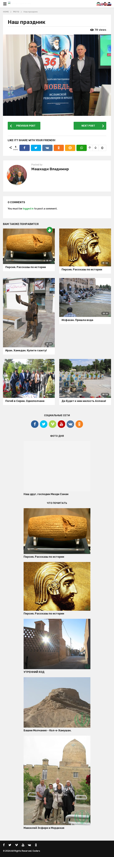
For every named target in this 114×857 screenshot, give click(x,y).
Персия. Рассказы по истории (25, 267)
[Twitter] (43, 424)
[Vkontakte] (70, 424)
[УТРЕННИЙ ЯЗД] (57, 644)
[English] (102, 4)
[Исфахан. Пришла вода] (85, 297)
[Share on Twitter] (36, 148)
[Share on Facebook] (24, 148)
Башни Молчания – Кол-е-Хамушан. (47, 730)
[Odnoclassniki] (79, 424)
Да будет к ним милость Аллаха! (84, 401)
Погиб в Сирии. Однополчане (25, 401)
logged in (28, 208)
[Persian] (98, 4)
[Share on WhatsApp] (81, 148)
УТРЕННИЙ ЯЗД (34, 672)
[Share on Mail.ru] (70, 148)
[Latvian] (106, 4)
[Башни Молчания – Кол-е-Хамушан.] (57, 702)
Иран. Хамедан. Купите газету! (26, 350)
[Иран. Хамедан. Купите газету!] (29, 312)
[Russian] (110, 4)
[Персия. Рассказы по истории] (29, 246)
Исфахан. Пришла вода (77, 320)
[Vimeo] (52, 424)
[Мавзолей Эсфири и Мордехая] (57, 780)
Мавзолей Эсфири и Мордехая (44, 828)
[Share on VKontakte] (47, 148)
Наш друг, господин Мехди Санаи (46, 494)
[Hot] (50, 230)
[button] (5, 4)
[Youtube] (61, 424)
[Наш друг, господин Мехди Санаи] (57, 466)
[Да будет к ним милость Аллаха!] (85, 378)
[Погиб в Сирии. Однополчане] (29, 378)
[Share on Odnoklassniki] (59, 148)
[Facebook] (34, 424)
